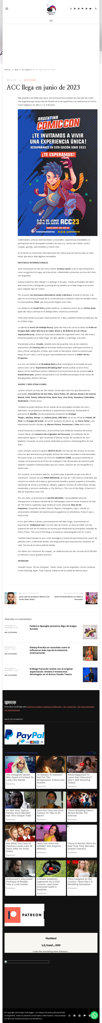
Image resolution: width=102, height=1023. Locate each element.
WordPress (37, 1018)
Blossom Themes (15, 1018)
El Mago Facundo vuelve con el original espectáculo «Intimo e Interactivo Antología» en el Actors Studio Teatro (51, 671)
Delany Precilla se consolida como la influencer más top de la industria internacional (50, 650)
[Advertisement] (51, 45)
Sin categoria (30, 80)
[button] (94, 1015)
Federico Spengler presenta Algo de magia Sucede (53, 627)
